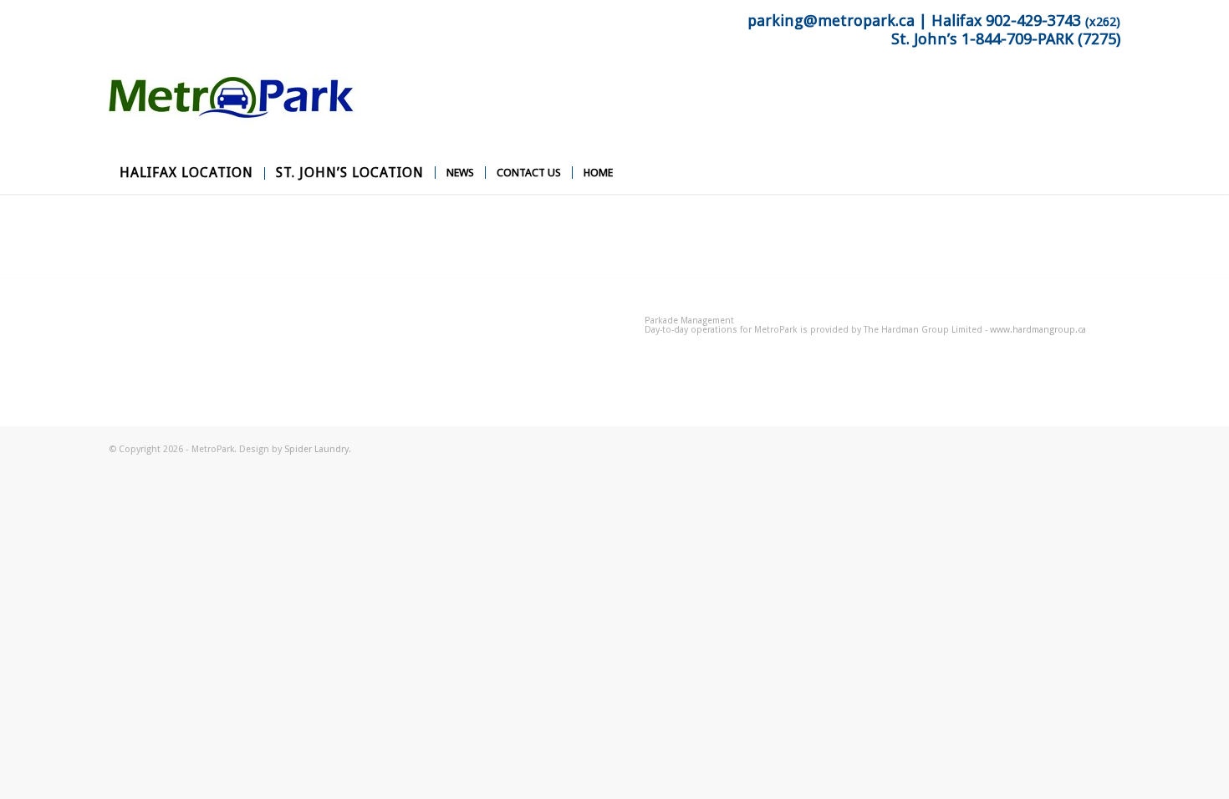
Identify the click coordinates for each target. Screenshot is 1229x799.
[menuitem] (186, 173)
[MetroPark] (234, 114)
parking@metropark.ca (831, 21)
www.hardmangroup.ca (1038, 329)
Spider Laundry (316, 449)
